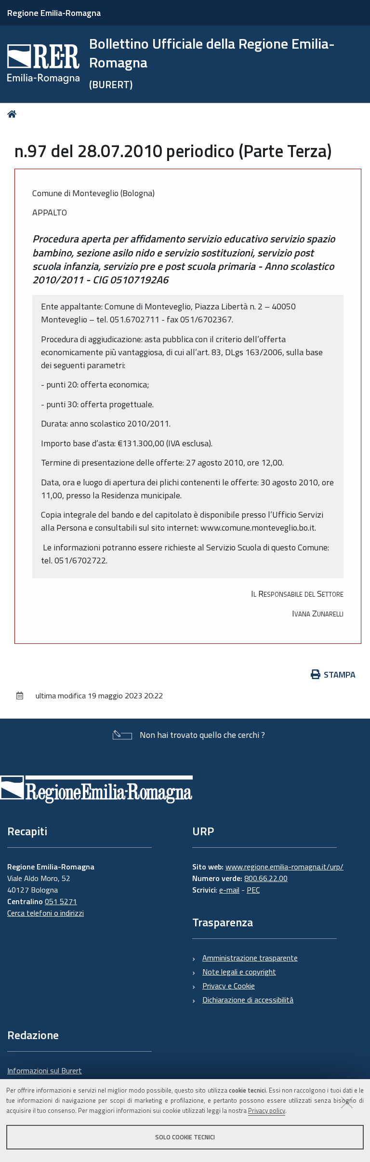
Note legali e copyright (239, 971)
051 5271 (61, 901)
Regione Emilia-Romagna (54, 12)
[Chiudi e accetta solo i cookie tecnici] (347, 1102)
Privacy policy (266, 1110)
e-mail (229, 889)
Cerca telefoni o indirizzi (45, 913)
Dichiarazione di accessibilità (247, 999)
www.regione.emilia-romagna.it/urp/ (284, 866)
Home (13, 114)
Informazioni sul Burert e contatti (44, 1076)
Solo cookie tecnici (185, 1137)
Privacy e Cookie (228, 985)
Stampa (340, 674)
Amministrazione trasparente (250, 957)
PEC (253, 889)
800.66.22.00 (266, 878)
